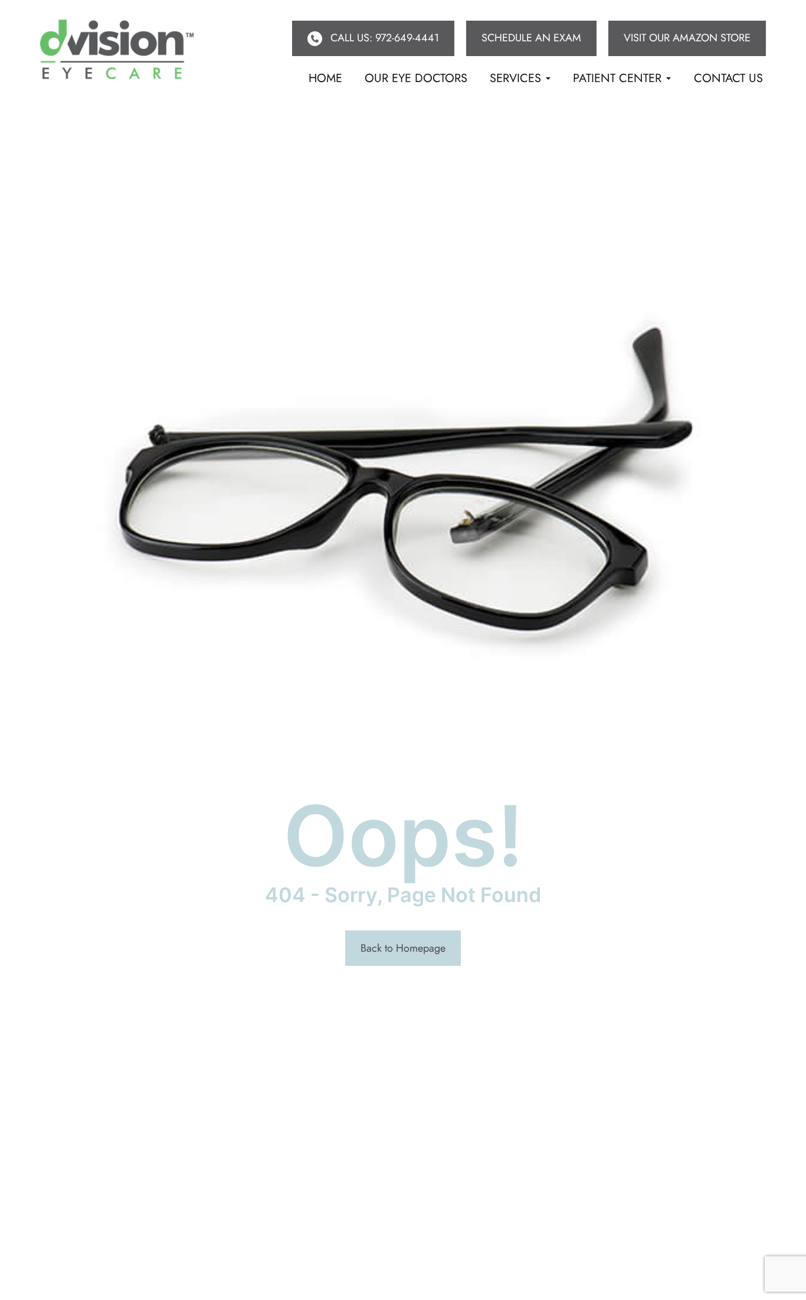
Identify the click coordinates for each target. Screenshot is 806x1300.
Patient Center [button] (617, 78)
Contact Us (728, 78)
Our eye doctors (416, 78)
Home (325, 78)
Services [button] (515, 78)
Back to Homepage (403, 948)
